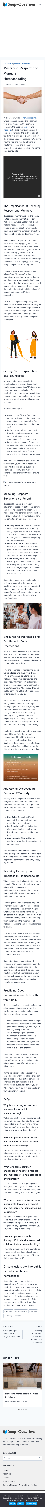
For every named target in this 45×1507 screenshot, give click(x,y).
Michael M (9, 84)
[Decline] (42, 1500)
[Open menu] (40, 4)
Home (5, 1470)
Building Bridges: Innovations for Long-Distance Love (11, 1332)
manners (7, 130)
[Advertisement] (22, 32)
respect (27, 127)
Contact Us (7, 1477)
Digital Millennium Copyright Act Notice (20, 1485)
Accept (12, 1504)
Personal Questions (22, 64)
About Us (7, 1474)
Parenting (8, 1316)
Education (8, 1311)
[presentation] (22, 1376)
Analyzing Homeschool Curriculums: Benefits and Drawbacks (36, 1335)
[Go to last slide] (6, 1385)
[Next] (39, 1385)
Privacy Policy (9, 1481)
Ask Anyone (8, 64)
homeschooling (29, 118)
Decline (20, 1504)
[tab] (18, 1409)
